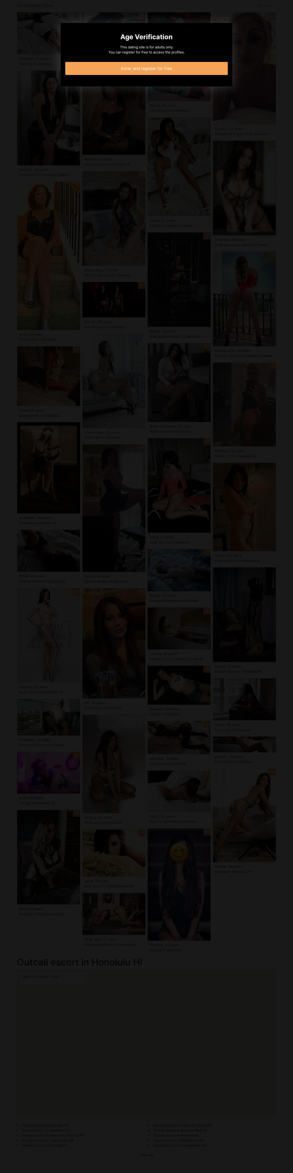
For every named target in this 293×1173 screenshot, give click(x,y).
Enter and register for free (146, 68)
